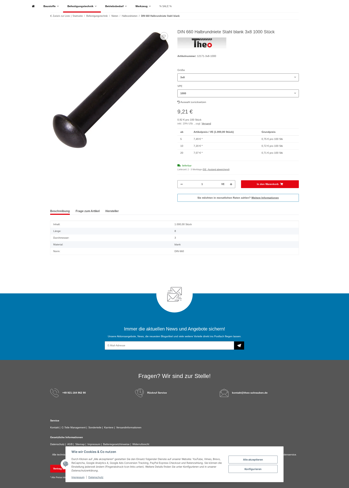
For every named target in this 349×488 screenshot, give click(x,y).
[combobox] (238, 77)
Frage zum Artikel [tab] (88, 211)
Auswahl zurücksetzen (193, 102)
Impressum (78, 477)
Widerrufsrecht (140, 444)
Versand (206, 123)
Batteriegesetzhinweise (116, 444)
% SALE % (165, 6)
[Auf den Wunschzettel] (164, 36)
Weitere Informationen (265, 197)
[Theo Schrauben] (33, 6)
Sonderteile (95, 427)
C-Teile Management (74, 427)
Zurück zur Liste (61, 16)
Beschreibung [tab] (60, 211)
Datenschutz (95, 477)
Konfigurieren (253, 469)
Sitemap (80, 444)
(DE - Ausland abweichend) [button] (216, 169)
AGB (70, 444)
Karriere (109, 427)
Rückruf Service (157, 392)
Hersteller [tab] (112, 211)
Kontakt (55, 427)
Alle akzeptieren (253, 459)
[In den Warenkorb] (53, 27)
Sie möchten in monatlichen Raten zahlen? (238, 197)
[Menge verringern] (182, 184)
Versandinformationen (128, 427)
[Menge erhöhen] (231, 184)
